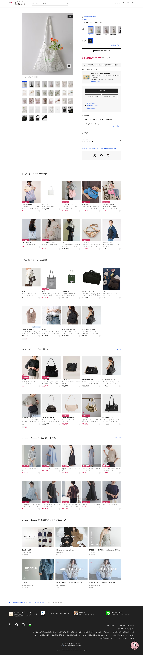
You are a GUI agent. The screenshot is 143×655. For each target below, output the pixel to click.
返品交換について (91, 108)
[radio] (90, 31)
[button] (47, 44)
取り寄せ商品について (93, 105)
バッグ (30, 602)
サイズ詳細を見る (114, 45)
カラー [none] (84, 29)
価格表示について (91, 103)
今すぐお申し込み (95, 81)
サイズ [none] (84, 41)
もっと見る (116, 126)
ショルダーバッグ (40, 602)
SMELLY (86, 19)
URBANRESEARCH (19, 602)
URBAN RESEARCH (90, 17)
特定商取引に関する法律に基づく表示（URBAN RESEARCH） (100, 148)
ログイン (117, 3)
